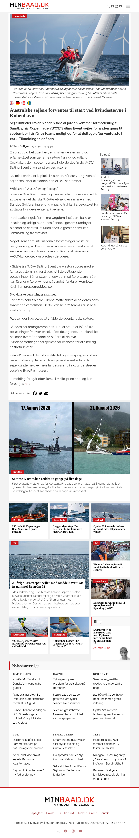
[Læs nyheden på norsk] (23, 102)
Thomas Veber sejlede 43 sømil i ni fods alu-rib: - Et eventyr (108, 567)
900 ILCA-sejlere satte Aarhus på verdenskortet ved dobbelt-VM (29, 643)
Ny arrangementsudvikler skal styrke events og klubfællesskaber (69, 744)
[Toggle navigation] (128, 6)
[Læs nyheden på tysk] (18, 102)
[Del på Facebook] (35, 393)
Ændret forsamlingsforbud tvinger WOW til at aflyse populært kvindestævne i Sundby (115, 183)
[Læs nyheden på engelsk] (12, 102)
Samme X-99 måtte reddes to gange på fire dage (47, 479)
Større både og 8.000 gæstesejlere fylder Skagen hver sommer (66, 699)
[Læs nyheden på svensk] (29, 102)
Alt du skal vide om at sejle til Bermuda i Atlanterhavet (26, 759)
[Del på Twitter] (40, 393)
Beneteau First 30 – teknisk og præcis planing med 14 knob (109, 774)
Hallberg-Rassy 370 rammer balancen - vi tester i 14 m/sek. (106, 744)
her (27, 383)
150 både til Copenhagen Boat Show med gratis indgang (26, 529)
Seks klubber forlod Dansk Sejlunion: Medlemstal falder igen (69, 770)
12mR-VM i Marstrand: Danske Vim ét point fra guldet (27, 683)
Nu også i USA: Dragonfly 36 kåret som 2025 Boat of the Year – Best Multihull (109, 759)
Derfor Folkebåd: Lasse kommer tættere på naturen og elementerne (28, 744)
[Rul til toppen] (134, 833)
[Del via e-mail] (46, 393)
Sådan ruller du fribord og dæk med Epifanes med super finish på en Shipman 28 (102, 636)
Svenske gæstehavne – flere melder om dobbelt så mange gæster (68, 714)
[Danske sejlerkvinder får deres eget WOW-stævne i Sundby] (115, 202)
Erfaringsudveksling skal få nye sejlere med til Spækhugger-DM (109, 605)
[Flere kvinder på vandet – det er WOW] (115, 234)
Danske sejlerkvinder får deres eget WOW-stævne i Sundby (114, 216)
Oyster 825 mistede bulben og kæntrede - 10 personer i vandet (109, 529)
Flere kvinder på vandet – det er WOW (115, 247)
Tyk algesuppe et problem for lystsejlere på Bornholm (69, 683)
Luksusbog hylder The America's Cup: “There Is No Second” (68, 643)
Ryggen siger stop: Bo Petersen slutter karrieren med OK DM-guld (67, 529)
